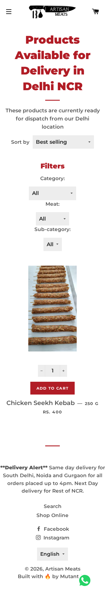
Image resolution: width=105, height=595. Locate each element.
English (50, 554)
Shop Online (52, 515)
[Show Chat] (86, 580)
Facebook (55, 529)
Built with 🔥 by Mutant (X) (52, 576)
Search (53, 506)
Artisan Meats (62, 569)
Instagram (55, 538)
